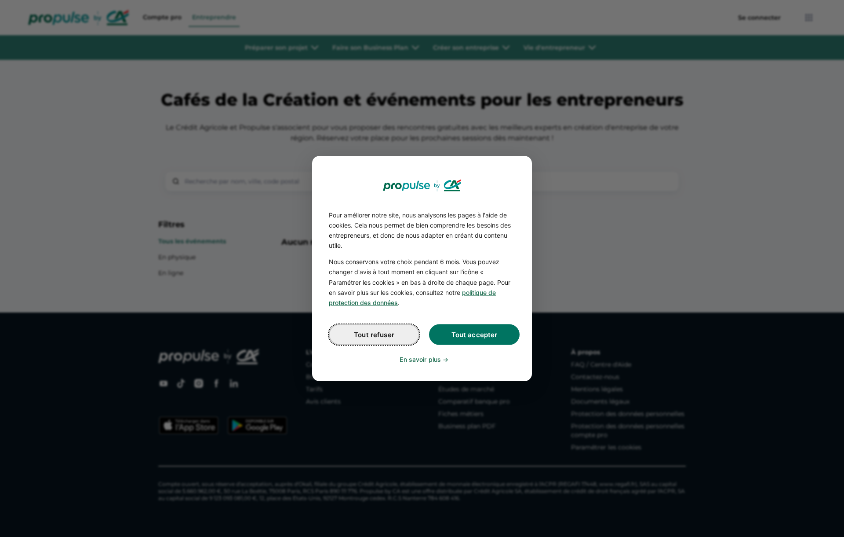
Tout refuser (374, 334)
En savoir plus (420, 359)
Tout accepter (474, 334)
